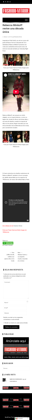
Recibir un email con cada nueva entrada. (16, 323)
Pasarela (10, 245)
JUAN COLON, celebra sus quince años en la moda (9, 257)
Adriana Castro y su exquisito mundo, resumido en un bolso (23, 257)
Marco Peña (25, 179)
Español (20, 418)
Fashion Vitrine (18, 226)
